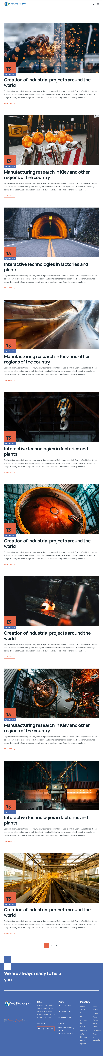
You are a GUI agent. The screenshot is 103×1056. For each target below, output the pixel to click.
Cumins (95, 1013)
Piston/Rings (97, 1030)
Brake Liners (95, 1025)
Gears (95, 1006)
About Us (82, 1011)
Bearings (83, 1030)
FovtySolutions (20, 1022)
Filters (82, 1027)
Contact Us (83, 1021)
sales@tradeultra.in (65, 1033)
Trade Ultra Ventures (15, 1020)
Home (82, 1006)
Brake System (83, 1042)
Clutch (95, 1010)
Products (83, 1016)
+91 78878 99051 (64, 1012)
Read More (8, 103)
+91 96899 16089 (64, 1017)
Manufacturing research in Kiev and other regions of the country (47, 174)
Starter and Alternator (96, 1037)
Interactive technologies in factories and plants (46, 267)
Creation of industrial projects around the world (47, 82)
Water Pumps (95, 1018)
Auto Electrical (83, 1035)
